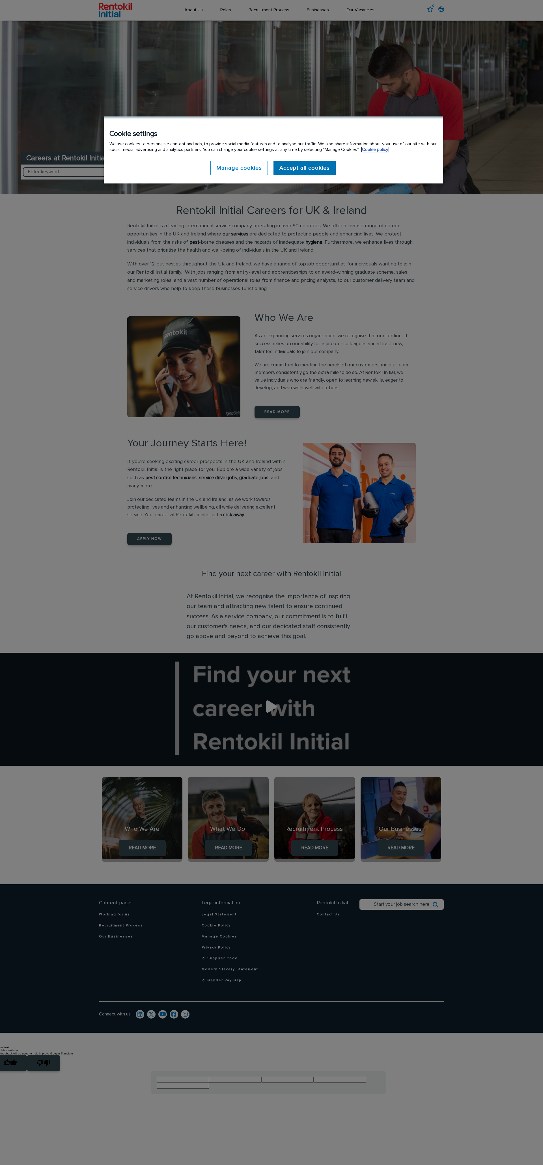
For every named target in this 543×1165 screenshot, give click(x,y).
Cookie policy (375, 149)
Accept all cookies (304, 168)
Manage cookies (239, 168)
